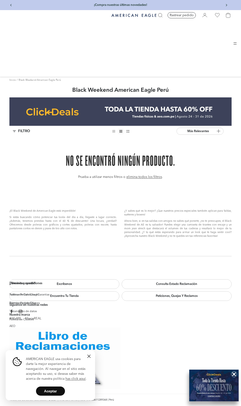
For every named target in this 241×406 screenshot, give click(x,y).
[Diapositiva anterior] (11, 5)
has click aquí (75, 378)
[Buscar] (160, 15)
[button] (200, 131)
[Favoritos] (217, 15)
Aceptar (50, 391)
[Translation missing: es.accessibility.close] (89, 356)
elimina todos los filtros (144, 177)
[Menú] (235, 43)
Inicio (12, 80)
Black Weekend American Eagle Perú (40, 80)
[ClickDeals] (214, 385)
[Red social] (11, 311)
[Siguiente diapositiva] (226, 5)
